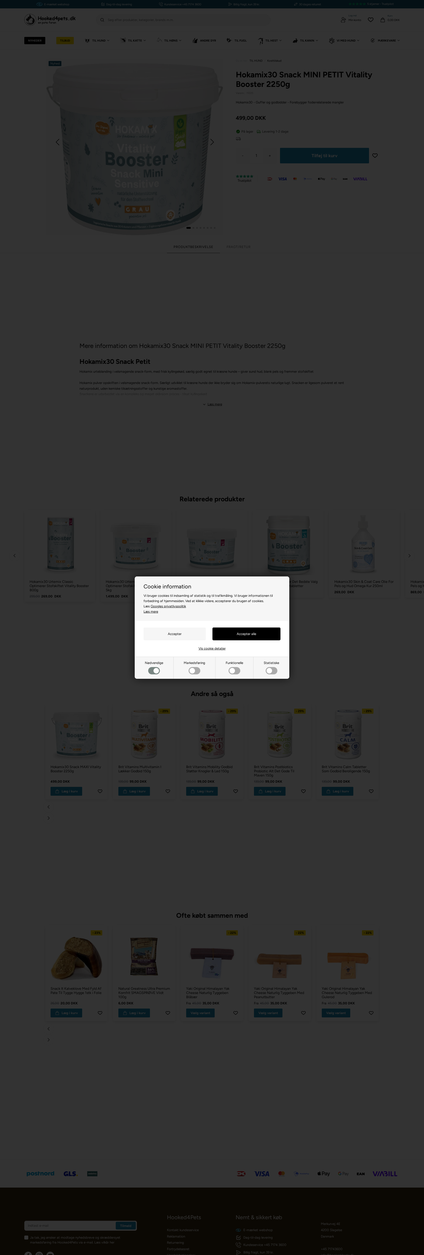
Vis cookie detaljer (212, 648)
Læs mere (151, 612)
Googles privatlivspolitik (168, 606)
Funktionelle (234, 663)
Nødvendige (154, 663)
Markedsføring (194, 663)
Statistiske (271, 663)
